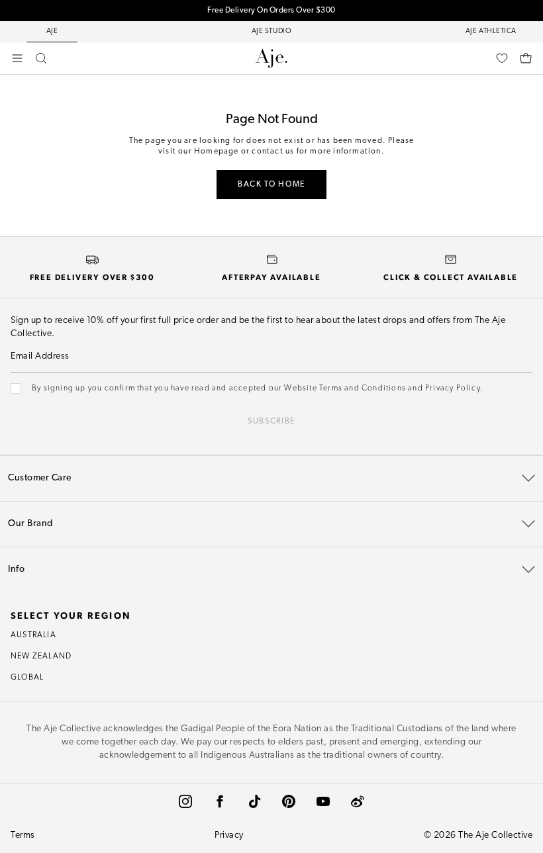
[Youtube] (323, 801)
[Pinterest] (288, 801)
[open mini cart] (525, 58)
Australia (33, 635)
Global (27, 678)
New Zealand (41, 656)
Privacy (229, 835)
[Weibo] (357, 801)
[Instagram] (185, 801)
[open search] (41, 58)
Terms (23, 835)
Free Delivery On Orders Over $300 (271, 11)
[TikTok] (254, 801)
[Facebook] (219, 801)
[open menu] (17, 58)
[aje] (271, 58)
